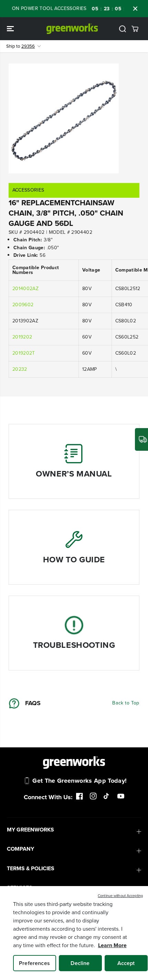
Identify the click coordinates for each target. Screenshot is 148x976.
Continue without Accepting (120, 895)
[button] (11, 28)
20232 (19, 369)
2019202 (22, 337)
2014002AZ (25, 288)
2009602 (22, 304)
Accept (126, 963)
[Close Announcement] (135, 8)
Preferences (34, 963)
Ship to (20, 46)
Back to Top (125, 703)
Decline (80, 963)
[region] (74, 931)
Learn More (112, 945)
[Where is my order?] (141, 439)
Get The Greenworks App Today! (79, 780)
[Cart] (135, 29)
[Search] (122, 29)
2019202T (23, 353)
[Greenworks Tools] (72, 28)
